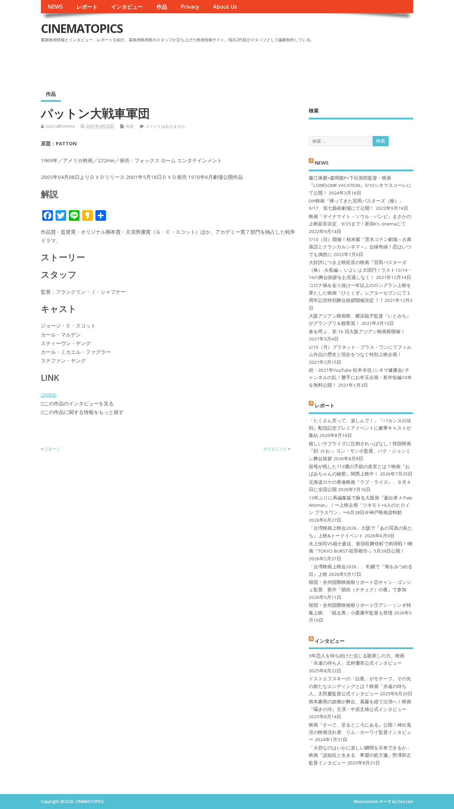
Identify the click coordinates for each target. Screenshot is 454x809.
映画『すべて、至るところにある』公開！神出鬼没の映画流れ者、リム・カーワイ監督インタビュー (360, 732)
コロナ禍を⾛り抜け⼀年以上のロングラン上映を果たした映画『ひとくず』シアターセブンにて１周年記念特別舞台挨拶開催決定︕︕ (360, 292)
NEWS (55, 6)
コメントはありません (165, 126)
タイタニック (275, 449)
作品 (162, 6)
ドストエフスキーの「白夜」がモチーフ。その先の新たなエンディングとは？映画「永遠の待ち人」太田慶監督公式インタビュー (360, 686)
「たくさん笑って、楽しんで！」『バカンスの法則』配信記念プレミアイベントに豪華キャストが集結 (360, 428)
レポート (87, 6)
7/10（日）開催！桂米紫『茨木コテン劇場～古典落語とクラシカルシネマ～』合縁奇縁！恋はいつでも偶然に (360, 246)
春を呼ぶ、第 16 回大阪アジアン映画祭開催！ (357, 332)
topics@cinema (60, 126)
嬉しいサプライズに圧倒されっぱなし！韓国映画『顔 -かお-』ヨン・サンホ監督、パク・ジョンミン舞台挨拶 (360, 451)
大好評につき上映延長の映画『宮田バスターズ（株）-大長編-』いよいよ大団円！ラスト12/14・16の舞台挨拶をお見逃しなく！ (360, 269)
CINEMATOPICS (82, 28)
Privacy (189, 6)
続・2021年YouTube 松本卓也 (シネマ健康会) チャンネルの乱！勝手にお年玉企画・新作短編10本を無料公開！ (360, 377)
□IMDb (49, 394)
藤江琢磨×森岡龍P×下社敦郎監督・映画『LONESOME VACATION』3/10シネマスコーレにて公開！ (360, 185)
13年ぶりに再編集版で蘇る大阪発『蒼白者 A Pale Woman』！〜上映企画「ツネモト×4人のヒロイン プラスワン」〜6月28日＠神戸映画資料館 (360, 505)
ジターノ (52, 449)
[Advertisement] (286, 63)
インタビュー (127, 6)
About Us (225, 6)
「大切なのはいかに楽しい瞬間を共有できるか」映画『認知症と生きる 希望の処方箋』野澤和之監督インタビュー (360, 755)
